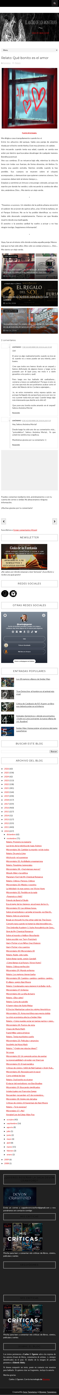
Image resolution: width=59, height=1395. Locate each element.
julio (9, 1131)
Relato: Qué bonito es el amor (19, 1079)
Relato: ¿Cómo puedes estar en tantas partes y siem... (30, 1021)
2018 (6, 800)
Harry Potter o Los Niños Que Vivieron (23, 943)
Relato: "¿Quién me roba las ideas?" (21, 1048)
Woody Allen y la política (17, 873)
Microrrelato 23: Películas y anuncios (22, 1040)
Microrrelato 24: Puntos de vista (20, 1025)
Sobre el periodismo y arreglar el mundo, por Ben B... (29, 912)
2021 (6, 788)
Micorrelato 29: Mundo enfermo (20, 970)
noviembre (12, 838)
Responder (16, 413)
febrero (10, 1150)
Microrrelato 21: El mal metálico (20, 1064)
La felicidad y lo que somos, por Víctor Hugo (25, 888)
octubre (10, 1119)
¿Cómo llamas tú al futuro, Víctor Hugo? (23, 962)
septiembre (12, 1123)
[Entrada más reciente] (3, 521)
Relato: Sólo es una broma (17, 916)
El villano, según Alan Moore (18, 982)
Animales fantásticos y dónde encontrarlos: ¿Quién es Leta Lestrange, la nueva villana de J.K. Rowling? (36, 719)
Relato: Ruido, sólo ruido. (17, 955)
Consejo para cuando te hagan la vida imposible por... (29, 923)
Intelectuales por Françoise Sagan (21, 1091)
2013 (6, 819)
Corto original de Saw (15, 1075)
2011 (6, 827)
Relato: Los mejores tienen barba (21, 974)
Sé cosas (10, 1052)
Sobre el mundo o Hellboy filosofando (22, 935)
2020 (6, 792)
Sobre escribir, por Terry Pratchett (21, 939)
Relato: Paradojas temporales (19, 865)
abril (9, 1143)
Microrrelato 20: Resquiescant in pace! (23, 1071)
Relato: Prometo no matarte (18, 842)
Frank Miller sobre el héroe (18, 1032)
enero (9, 1154)
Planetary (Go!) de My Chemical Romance (24, 877)
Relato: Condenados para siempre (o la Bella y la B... (28, 986)
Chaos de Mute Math (15, 1029)
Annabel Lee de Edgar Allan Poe (20, 1114)
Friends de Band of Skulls (17, 900)
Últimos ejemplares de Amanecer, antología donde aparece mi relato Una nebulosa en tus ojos (28, 271)
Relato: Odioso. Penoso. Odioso (20, 881)
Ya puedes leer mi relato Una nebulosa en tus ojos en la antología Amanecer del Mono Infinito (28, 325)
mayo (9, 1139)
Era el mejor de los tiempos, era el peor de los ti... (27, 904)
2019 (6, 796)
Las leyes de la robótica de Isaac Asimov (24, 845)
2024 (6, 776)
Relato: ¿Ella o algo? (14, 997)
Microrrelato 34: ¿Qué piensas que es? (23, 869)
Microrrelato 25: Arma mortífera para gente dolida (28, 1013)
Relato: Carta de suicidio (17, 1001)
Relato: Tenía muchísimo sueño (20, 1036)
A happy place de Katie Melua (19, 1005)
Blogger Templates (47, 1392)
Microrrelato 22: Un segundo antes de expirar (26, 1056)
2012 (6, 823)
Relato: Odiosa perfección (18, 966)
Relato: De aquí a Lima (16, 853)
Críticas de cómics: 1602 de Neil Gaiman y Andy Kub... (30, 1068)
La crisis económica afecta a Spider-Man (24, 1017)
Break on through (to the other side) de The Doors (28, 920)
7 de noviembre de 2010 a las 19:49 (37, 347)
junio (9, 1135)
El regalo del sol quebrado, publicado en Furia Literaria (25, 298)
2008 (6, 1163)
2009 (6, 1159)
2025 (6, 772)
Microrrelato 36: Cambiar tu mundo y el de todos (27, 849)
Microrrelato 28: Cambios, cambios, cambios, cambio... (29, 978)
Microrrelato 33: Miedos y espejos (21, 884)
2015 (6, 811)
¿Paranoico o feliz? (14, 896)
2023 (6, 780)
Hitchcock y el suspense (17, 857)
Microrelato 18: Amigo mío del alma (21, 1099)
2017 (6, 804)
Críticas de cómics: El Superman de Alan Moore (27, 1103)
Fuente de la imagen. (29, 133)
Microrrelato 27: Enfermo (17, 990)
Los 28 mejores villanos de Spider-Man (33, 679)
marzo (9, 1147)
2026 (6, 768)
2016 (6, 807)
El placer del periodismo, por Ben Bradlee (24, 1083)
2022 (6, 784)
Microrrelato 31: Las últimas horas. (21, 908)
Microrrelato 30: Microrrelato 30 (20, 951)
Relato (18, 63)
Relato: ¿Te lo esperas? (16, 1107)
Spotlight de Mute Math (17, 1044)
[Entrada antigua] (54, 521)
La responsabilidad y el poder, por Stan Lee (25, 1060)
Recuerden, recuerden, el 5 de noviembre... (25, 1095)
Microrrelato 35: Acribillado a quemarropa (24, 861)
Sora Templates (30, 1392)
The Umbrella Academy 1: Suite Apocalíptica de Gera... (30, 927)
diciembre (11, 834)
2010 (6, 831)
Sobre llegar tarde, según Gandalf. (21, 958)
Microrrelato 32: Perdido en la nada (21, 892)
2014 (6, 815)
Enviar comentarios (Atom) (25, 530)
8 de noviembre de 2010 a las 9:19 (36, 420)
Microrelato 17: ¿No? (15, 1110)
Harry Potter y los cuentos (18, 947)
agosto (10, 1127)
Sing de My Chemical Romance (19, 931)
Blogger (46, 1379)
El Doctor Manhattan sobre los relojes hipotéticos (28, 1009)
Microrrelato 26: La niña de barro (20, 993)
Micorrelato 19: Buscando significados (23, 1087)
